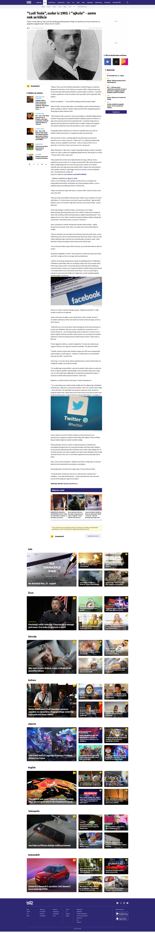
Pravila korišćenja (82, 913)
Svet (81, 557)
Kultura (42, 913)
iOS (29, 842)
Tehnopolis (56, 911)
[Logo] (29, 2)
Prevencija (31, 665)
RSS (78, 920)
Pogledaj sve (116, 112)
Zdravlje (42, 909)
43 (32, 97)
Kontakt (79, 922)
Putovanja (43, 911)
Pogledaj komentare (93, 536)
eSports (55, 909)
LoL (29, 752)
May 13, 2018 (72, 178)
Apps (81, 822)
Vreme (67, 916)
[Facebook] (107, 61)
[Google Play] (122, 914)
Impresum (79, 911)
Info (28, 28)
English (82, 780)
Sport (28, 911)
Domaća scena (84, 733)
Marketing (79, 909)
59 (52, 536)
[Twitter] (116, 61)
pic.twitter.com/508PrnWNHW (75, 174)
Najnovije (38, 2)
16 (32, 129)
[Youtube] (127, 903)
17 (32, 113)
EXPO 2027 (82, 795)
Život (28, 916)
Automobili (56, 913)
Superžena (43, 916)
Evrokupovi (39, 144)
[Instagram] (124, 61)
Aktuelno (83, 604)
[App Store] (122, 919)
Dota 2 (108, 735)
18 (32, 154)
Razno (30, 581)
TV (66, 911)
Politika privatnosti (82, 916)
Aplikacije (79, 918)
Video (67, 909)
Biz (27, 913)
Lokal (54, 916)
